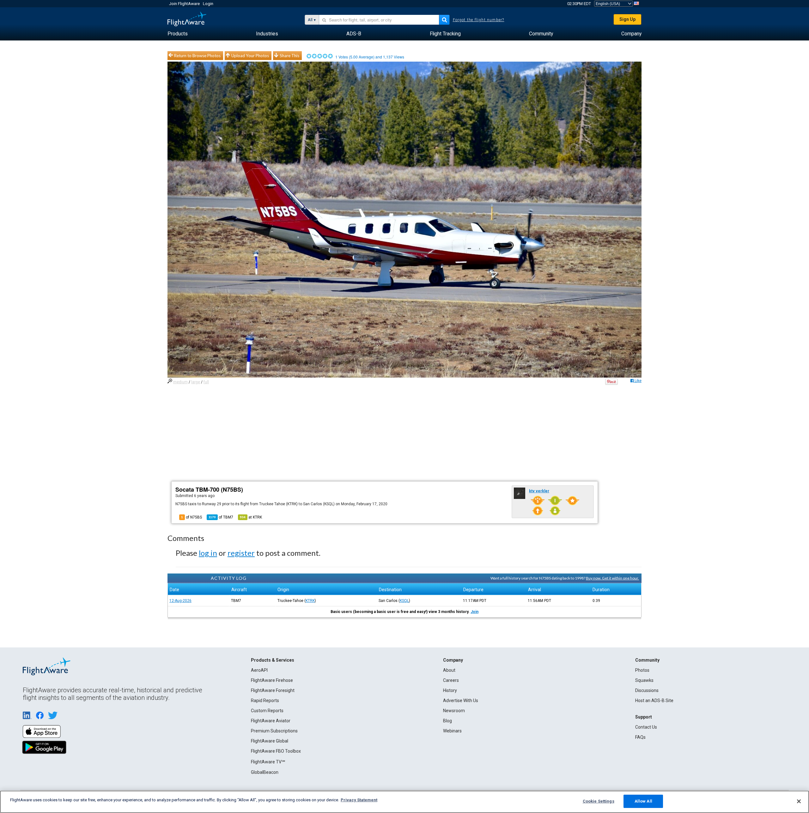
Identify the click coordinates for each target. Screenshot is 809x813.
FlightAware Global (269, 740)
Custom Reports (267, 710)
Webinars (452, 730)
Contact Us (646, 727)
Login (208, 3)
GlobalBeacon (264, 772)
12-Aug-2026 (180, 600)
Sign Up (627, 19)
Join (474, 612)
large (195, 382)
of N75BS (191, 517)
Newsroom (454, 710)
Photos (642, 670)
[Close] (799, 801)
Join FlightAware (184, 3)
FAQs (640, 737)
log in (208, 552)
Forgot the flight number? (478, 20)
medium (180, 382)
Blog (447, 720)
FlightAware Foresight (273, 690)
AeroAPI (259, 670)
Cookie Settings (598, 801)
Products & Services (272, 660)
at (251, 517)
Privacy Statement (359, 800)
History (450, 690)
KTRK (310, 600)
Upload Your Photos (250, 55)
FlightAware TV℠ (268, 761)
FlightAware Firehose (272, 680)
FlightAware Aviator (270, 720)
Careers (451, 680)
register (241, 552)
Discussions (647, 690)
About (449, 670)
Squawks (644, 680)
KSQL (404, 600)
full (206, 382)
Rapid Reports (265, 700)
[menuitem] (177, 33)
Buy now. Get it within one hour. (612, 578)
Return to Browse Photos (197, 55)
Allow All (643, 801)
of (221, 517)
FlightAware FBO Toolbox (276, 751)
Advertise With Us (460, 700)
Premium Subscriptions (274, 730)
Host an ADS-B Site (654, 700)
